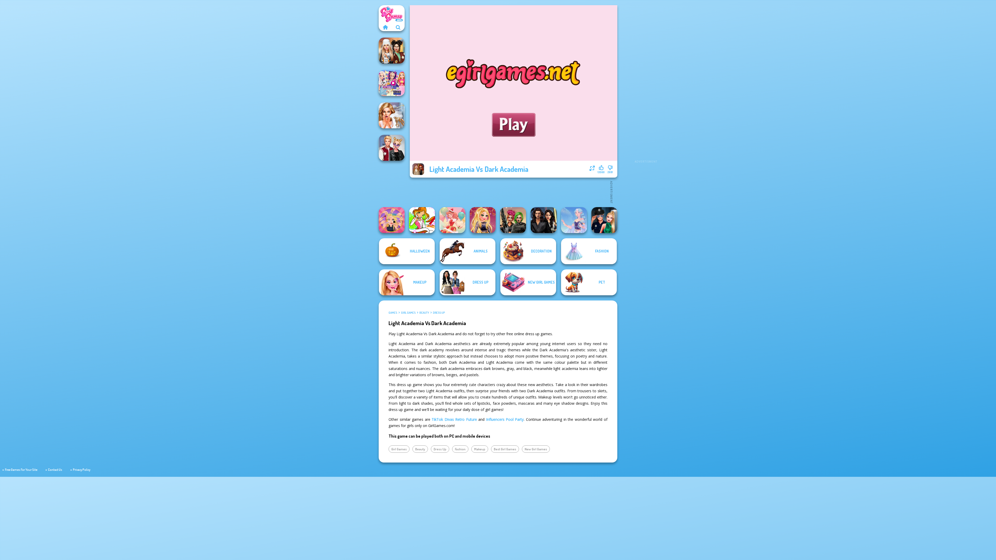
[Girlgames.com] (385, 27)
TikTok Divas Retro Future (454, 419)
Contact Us (55, 470)
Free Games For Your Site (21, 470)
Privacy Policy (81, 470)
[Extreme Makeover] (392, 220)
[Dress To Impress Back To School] (392, 51)
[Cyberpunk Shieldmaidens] (513, 220)
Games (393, 312)
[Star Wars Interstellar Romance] (544, 220)
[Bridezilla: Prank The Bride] (392, 115)
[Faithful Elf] (574, 220)
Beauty (424, 312)
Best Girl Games (505, 449)
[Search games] (398, 27)
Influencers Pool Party (505, 419)
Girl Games (408, 312)
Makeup (479, 449)
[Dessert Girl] (452, 220)
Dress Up (439, 312)
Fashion (460, 449)
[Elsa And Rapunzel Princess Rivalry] (392, 83)
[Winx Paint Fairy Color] (422, 220)
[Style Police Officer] (604, 220)
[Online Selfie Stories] (483, 220)
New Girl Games (536, 449)
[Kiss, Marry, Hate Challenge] (392, 148)
